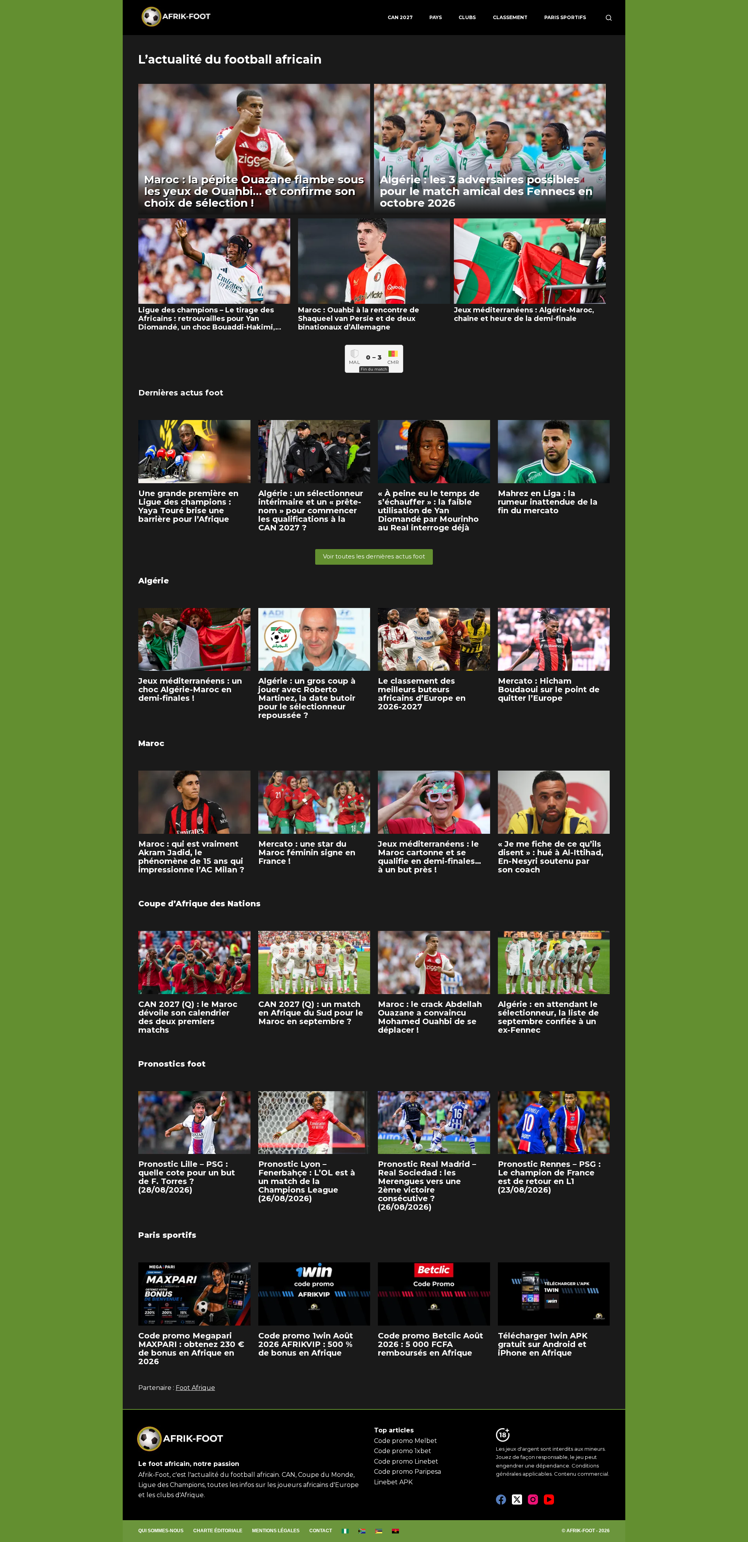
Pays (435, 17)
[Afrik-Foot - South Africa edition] (362, 1531)
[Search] (609, 18)
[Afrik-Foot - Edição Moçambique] (378, 1531)
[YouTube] (549, 1499)
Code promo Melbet (405, 1441)
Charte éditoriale (217, 1530)
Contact (320, 1530)
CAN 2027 (400, 17)
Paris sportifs (565, 17)
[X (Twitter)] (517, 1499)
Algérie (153, 580)
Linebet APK (393, 1482)
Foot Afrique (195, 1387)
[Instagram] (533, 1499)
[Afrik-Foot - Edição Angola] (395, 1531)
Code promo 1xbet (402, 1451)
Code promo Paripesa (407, 1471)
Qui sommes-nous (160, 1530)
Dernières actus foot (180, 392)
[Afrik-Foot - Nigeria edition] (345, 1531)
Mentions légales (276, 1530)
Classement (510, 17)
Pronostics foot (172, 1064)
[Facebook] (501, 1499)
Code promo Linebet (406, 1461)
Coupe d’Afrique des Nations (199, 903)
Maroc (151, 743)
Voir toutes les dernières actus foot (374, 556)
